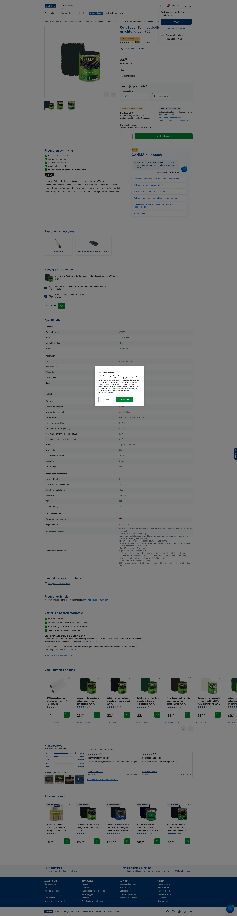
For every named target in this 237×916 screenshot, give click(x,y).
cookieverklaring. (107, 393)
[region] (119, 386)
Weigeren (106, 399)
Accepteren (125, 399)
